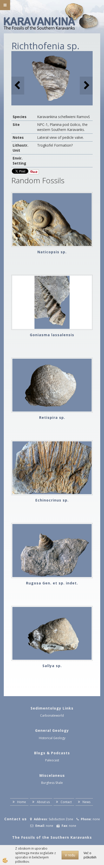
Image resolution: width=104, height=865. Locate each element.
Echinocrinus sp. (52, 500)
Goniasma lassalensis (52, 334)
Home (21, 802)
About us (43, 802)
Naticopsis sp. (52, 251)
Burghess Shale (52, 783)
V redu (70, 855)
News (86, 802)
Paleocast (52, 760)
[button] (86, 86)
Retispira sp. (52, 417)
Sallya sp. (52, 665)
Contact (66, 802)
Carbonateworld (52, 715)
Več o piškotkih (90, 855)
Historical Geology (52, 738)
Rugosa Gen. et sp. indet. (52, 583)
